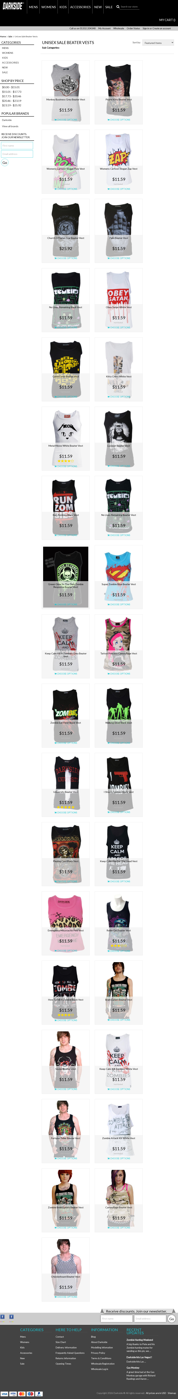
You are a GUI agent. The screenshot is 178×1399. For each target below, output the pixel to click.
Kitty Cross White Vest (119, 376)
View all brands (10, 126)
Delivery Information (66, 1347)
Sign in (146, 28)
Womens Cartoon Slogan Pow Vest (66, 168)
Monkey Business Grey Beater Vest (65, 99)
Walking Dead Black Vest (118, 722)
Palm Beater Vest (118, 237)
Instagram (4, 1318)
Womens (48, 7)
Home (3, 36)
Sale (109, 7)
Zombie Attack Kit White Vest (118, 1138)
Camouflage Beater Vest (118, 1207)
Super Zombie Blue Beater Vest (119, 584)
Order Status (133, 28)
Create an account (161, 28)
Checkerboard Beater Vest (65, 1276)
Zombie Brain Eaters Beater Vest (66, 1207)
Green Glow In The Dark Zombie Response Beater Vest (65, 585)
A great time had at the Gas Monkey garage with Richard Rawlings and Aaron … (141, 1375)
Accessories (80, 7)
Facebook (13, 1318)
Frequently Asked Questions (70, 1353)
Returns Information (66, 1358)
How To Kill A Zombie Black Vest (65, 999)
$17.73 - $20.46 (11, 96)
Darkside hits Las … (136, 1361)
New (98, 7)
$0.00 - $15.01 (11, 87)
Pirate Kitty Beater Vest (119, 99)
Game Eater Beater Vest (65, 376)
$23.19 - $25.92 (11, 105)
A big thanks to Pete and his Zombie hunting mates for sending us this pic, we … (141, 1347)
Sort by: (137, 42)
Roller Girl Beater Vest (119, 930)
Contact (60, 1336)
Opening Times (63, 1363)
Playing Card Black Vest (66, 861)
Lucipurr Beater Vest (118, 445)
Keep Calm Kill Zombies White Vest (118, 1068)
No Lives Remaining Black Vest (65, 307)
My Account (104, 28)
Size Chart (61, 1342)
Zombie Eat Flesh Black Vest (65, 722)
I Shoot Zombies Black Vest (119, 791)
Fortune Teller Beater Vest (65, 1138)
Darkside (7, 119)
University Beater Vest (65, 791)
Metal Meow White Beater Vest (65, 445)
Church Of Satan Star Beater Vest (65, 237)
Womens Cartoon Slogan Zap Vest (118, 168)
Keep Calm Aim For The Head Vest (118, 861)
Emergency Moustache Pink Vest (66, 930)
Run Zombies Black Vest (66, 514)
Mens (33, 7)
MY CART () (167, 20)
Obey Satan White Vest (119, 307)
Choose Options (66, 119)
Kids (63, 7)
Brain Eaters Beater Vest (118, 999)
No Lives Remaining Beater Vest (118, 514)
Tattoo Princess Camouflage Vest (118, 653)
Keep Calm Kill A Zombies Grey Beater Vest (66, 655)
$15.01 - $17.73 (11, 91)
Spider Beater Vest (65, 1068)
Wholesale (118, 28)
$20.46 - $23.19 (11, 100)
